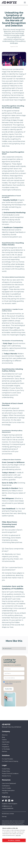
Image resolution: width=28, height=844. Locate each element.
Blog (3, 737)
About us (4, 735)
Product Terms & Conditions (10, 773)
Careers (4, 739)
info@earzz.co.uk (7, 806)
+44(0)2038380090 (7, 808)
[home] (9, 2)
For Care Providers (7, 759)
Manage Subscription (8, 790)
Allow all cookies (14, 840)
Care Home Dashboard (9, 783)
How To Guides (6, 788)
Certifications (6, 785)
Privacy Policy (6, 771)
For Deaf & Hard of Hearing (10, 761)
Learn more (18, 835)
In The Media (6, 749)
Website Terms (6, 776)
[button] (24, 2)
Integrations (5, 746)
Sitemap (4, 816)
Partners (4, 751)
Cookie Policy (6, 769)
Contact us (5, 744)
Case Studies (5, 742)
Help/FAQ (5, 793)
